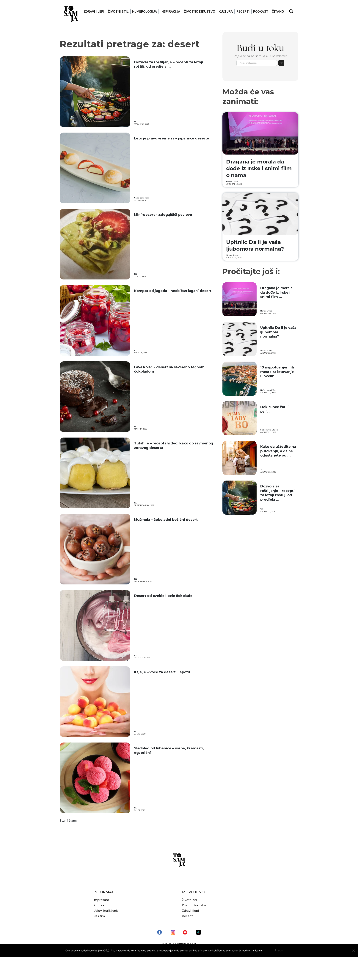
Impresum (101, 900)
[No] (353, 950)
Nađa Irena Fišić (141, 198)
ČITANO (278, 11)
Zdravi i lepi (94, 11)
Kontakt (99, 905)
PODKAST (260, 11)
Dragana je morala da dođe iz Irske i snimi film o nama (259, 168)
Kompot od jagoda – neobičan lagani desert (172, 291)
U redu (278, 950)
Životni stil (118, 11)
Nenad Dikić (232, 181)
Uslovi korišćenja (106, 911)
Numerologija (144, 11)
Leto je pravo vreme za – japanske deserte (171, 138)
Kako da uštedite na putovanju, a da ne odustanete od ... (278, 451)
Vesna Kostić (232, 255)
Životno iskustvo (199, 11)
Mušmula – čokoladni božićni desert (166, 520)
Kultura (226, 11)
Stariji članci (68, 820)
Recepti (243, 11)
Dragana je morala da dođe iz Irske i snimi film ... (276, 292)
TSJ (135, 121)
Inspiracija (170, 11)
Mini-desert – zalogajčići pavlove (163, 215)
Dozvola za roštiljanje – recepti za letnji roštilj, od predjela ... (168, 64)
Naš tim (99, 916)
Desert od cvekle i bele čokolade (163, 596)
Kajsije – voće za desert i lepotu (162, 672)
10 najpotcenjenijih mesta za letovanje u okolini (277, 371)
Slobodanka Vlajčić (269, 430)
